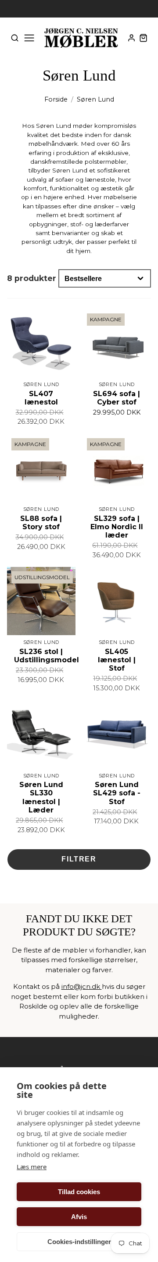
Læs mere (32, 1166)
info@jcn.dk (81, 986)
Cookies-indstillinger (79, 1241)
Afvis (79, 1216)
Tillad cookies (79, 1191)
